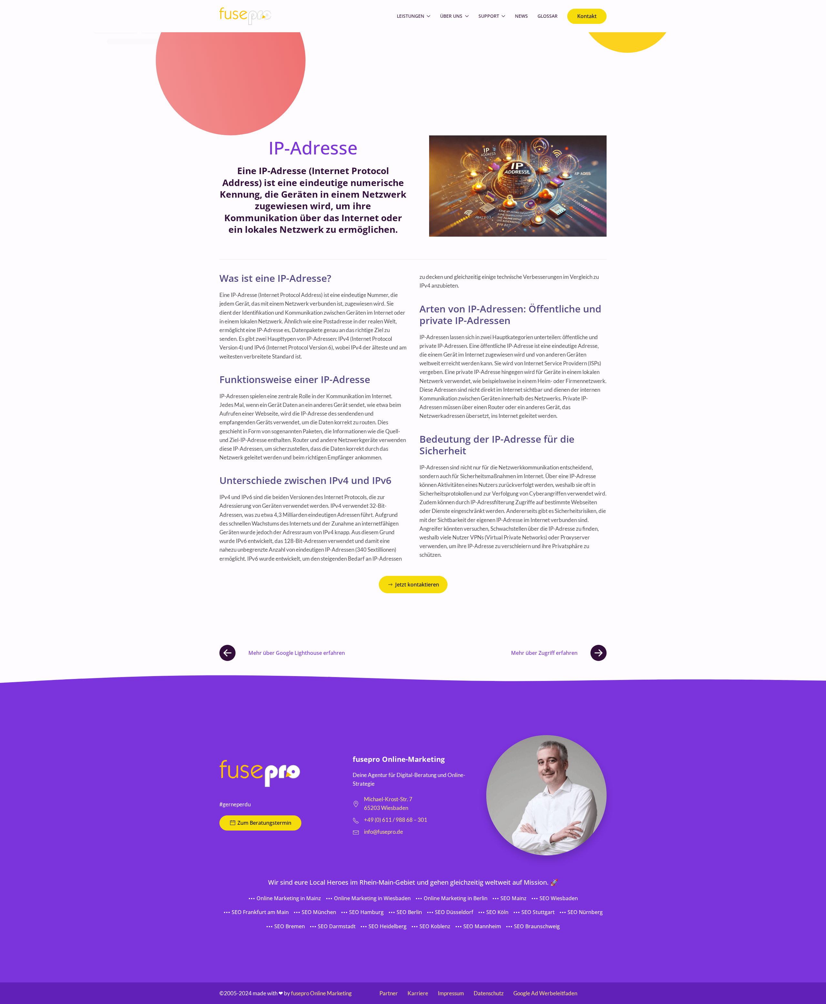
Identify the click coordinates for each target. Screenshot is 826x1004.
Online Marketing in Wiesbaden (372, 898)
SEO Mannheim (482, 926)
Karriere (418, 993)
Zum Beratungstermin (264, 822)
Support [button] (488, 16)
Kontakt (587, 16)
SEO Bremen (289, 926)
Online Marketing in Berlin (456, 898)
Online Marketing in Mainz (289, 898)
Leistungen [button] (410, 16)
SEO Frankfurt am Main (260, 912)
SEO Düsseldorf (454, 912)
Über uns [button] (451, 16)
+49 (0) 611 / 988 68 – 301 (395, 819)
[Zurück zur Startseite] (245, 16)
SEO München (319, 912)
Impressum (451, 993)
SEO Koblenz (434, 926)
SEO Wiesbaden (558, 898)
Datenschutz (489, 993)
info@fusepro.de (383, 831)
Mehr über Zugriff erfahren (544, 652)
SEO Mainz (513, 898)
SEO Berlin (409, 912)
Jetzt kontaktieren (417, 584)
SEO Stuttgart (538, 912)
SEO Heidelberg (387, 926)
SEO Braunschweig (537, 926)
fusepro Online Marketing (321, 993)
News (521, 16)
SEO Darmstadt (337, 926)
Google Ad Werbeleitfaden (545, 993)
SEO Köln (497, 912)
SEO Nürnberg (585, 912)
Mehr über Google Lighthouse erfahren (296, 652)
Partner (388, 993)
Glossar (548, 16)
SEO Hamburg (366, 912)
